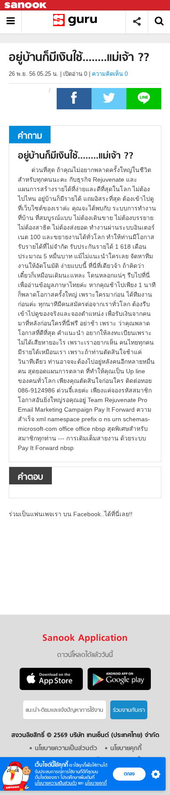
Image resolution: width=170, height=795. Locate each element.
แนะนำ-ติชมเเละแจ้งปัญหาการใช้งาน (64, 710)
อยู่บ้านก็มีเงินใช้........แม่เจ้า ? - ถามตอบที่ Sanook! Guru (77, 21)
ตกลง (129, 773)
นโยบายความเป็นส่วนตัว (56, 783)
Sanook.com (26, 5)
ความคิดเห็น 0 (110, 74)
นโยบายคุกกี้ (96, 783)
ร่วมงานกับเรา (129, 710)
